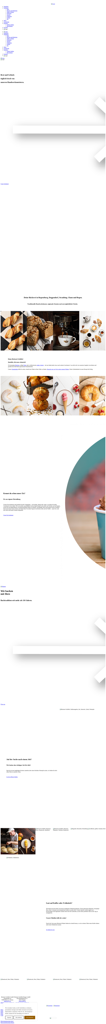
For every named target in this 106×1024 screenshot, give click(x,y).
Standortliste (15, 369)
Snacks (8, 15)
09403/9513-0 (7, 1001)
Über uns (3, 704)
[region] (20, 1012)
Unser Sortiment (5, 184)
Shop (5, 20)
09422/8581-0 (22, 1001)
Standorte (6, 6)
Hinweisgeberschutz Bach (7, 1021)
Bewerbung (10, 26)
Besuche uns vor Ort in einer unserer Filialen (58, 369)
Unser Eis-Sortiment (8, 515)
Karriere (6, 23)
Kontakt (6, 27)
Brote (25, 365)
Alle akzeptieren (29, 1017)
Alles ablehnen (18, 1017)
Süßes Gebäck (10, 12)
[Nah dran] (36, 1004)
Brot (8, 9)
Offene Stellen (10, 24)
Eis (7, 19)
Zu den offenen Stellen (12, 777)
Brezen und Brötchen (12, 10)
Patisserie (9, 13)
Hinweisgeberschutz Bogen (7, 1022)
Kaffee (8, 17)
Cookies (3, 1015)
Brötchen (17, 365)
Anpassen (9, 1017)
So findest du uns (50, 929)
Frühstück (9, 16)
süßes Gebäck (40, 365)
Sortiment (6, 8)
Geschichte (6, 22)
